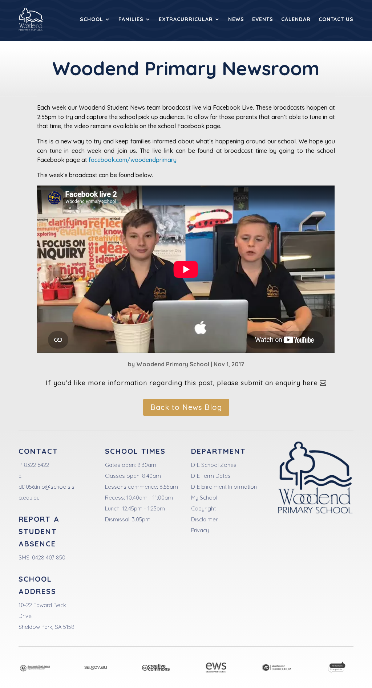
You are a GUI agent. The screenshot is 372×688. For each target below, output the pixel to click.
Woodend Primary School (172, 364)
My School (204, 497)
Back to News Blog (186, 407)
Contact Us (336, 19)
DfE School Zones (213, 464)
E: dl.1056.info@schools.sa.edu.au (46, 486)
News (236, 19)
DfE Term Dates (211, 475)
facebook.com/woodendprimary (133, 159)
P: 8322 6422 (34, 464)
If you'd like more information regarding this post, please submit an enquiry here (182, 383)
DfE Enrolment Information (224, 486)
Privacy (200, 530)
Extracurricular (186, 19)
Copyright (203, 508)
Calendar (296, 19)
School (91, 19)
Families (130, 19)
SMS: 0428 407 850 (42, 557)
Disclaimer (204, 519)
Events (262, 19)
